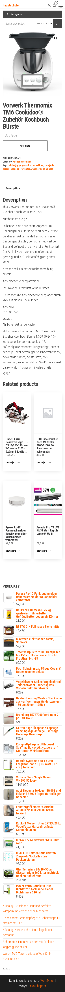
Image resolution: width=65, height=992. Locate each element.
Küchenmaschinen (22, 161)
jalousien (15, 169)
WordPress (47, 981)
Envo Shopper (37, 986)
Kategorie (16, 14)
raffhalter (25, 169)
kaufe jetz (25, 145)
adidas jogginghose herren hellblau (25, 165)
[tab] (32, 188)
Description (12, 188)
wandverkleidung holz (42, 169)
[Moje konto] (49, 5)
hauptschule (11, 5)
